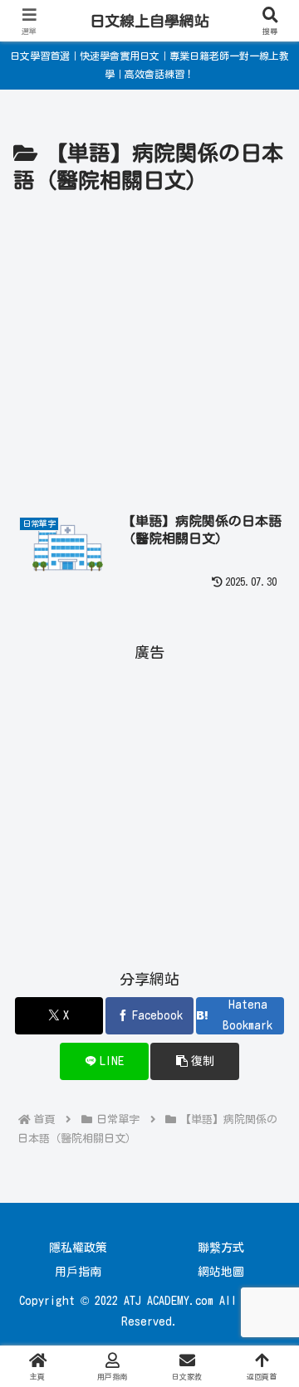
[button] (194, 1061)
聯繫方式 (221, 1247)
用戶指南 (78, 1272)
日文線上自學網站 (149, 20)
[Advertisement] (149, 357)
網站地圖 (221, 1272)
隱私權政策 (78, 1247)
